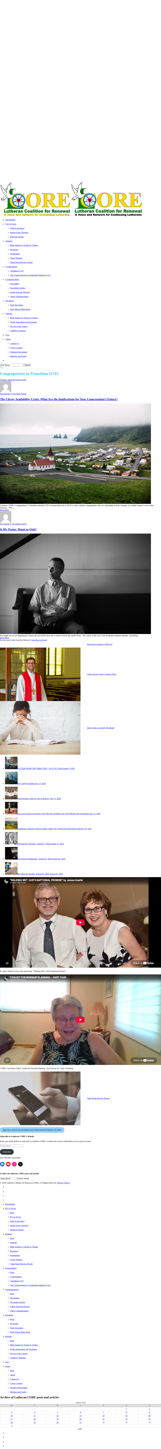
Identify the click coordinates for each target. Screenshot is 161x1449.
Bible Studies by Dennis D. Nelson (24, 1247)
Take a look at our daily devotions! (100, 728)
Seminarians (15, 1255)
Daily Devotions (16, 1328)
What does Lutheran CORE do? (99, 644)
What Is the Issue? (17, 1221)
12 (57, 1416)
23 (149, 1419)
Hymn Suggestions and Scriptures (23, 1349)
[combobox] (23, 1178)
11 (34, 1416)
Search (27, 365)
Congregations (11, 1268)
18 (35, 1419)
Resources (14, 1251)
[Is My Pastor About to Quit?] (75, 633)
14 (104, 1416)
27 (80, 1422)
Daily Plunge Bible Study (20, 1332)
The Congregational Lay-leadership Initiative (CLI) (30, 1285)
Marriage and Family (18, 1392)
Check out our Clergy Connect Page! (101, 674)
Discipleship (10, 1204)
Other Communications (19, 1311)
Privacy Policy (63, 1183)
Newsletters (14, 1298)
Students (8, 1234)
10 (12, 1416)
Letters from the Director (20, 1307)
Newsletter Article (19, 394)
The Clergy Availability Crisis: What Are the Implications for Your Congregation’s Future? (59, 399)
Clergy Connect (16, 1383)
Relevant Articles (17, 1230)
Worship (8, 1336)
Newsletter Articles (17, 1302)
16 (149, 1416)
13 (80, 1416)
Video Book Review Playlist (98, 1098)
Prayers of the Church (18, 1353)
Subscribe (7, 1152)
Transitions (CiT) (17, 1281)
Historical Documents (18, 1388)
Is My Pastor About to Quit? (18, 529)
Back (12, 1213)
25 (35, 1422)
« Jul (79, 1429)
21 (104, 1419)
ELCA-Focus (10, 1208)
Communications (11, 1289)
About (7, 1366)
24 (12, 1422)
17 (12, 1419)
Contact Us (14, 1379)
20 (80, 1419)
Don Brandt (4, 394)
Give (7, 1362)
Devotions (9, 1315)
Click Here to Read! (39, 640)
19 (57, 1419)
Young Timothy (16, 1260)
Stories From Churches (19, 1225)
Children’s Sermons (18, 1358)
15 (126, 1416)
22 (126, 1419)
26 (57, 1422)
